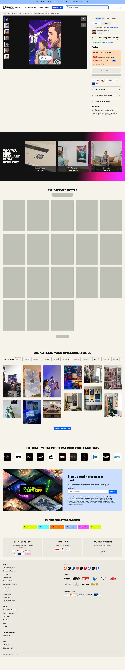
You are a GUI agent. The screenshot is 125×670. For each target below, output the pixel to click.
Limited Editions (44, 7)
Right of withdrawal (9, 581)
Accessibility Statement (10, 610)
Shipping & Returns (9, 571)
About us (5, 620)
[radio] (100, 18)
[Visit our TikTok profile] (69, 568)
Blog (4, 623)
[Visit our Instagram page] (77, 568)
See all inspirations (62, 428)
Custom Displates (30, 7)
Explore (17, 7)
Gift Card (6, 645)
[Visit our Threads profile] (93, 568)
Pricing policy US (8, 597)
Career (5, 626)
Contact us (6, 587)
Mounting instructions (9, 584)
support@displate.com (77, 504)
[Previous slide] (9, 457)
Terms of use (7, 577)
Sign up (112, 491)
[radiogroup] (106, 18)
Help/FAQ (6, 574)
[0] (112, 7)
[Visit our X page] (81, 568)
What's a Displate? (8, 613)
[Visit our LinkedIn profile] (73, 568)
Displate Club (57, 7)
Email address (71, 488)
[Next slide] (115, 457)
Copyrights (6, 591)
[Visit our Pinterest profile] (85, 568)
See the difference (112, 27)
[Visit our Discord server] (89, 568)
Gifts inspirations (8, 648)
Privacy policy (80, 498)
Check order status (9, 568)
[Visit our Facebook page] (97, 568)
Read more (118, 40)
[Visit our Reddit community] (65, 568)
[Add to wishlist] (83, 19)
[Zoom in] (83, 25)
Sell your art (6, 635)
